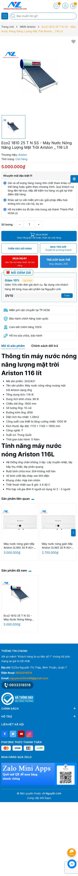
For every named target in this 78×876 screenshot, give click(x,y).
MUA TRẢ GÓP (58, 248)
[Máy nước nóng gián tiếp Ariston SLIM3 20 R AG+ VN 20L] (58, 522)
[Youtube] (21, 734)
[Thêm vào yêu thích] (73, 41)
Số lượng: (7, 224)
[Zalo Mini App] (39, 774)
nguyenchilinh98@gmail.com (29, 678)
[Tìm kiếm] (13, 16)
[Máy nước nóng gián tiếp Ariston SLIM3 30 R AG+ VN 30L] (20, 522)
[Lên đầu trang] (72, 842)
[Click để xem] (39, 75)
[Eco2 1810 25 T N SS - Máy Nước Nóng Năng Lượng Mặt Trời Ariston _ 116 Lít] (20, 594)
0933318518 (24, 672)
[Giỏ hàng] (73, 6)
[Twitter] (13, 734)
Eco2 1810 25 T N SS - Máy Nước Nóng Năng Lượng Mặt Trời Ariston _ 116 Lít (19, 617)
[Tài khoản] (65, 6)
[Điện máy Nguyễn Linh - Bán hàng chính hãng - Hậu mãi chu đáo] (14, 5)
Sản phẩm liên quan (15, 498)
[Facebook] (4, 734)
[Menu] (4, 16)
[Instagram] (29, 734)
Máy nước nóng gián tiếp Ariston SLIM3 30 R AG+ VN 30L (19, 546)
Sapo (47, 797)
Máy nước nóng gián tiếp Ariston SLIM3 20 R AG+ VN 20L (57, 546)
